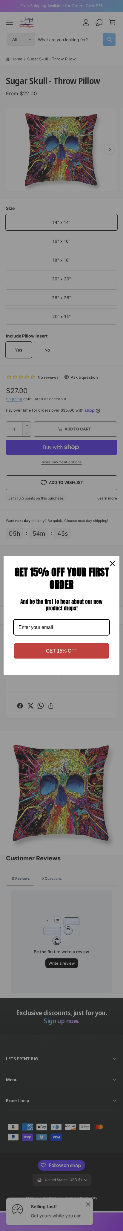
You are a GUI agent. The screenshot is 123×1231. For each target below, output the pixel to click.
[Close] (112, 563)
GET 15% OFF (61, 650)
